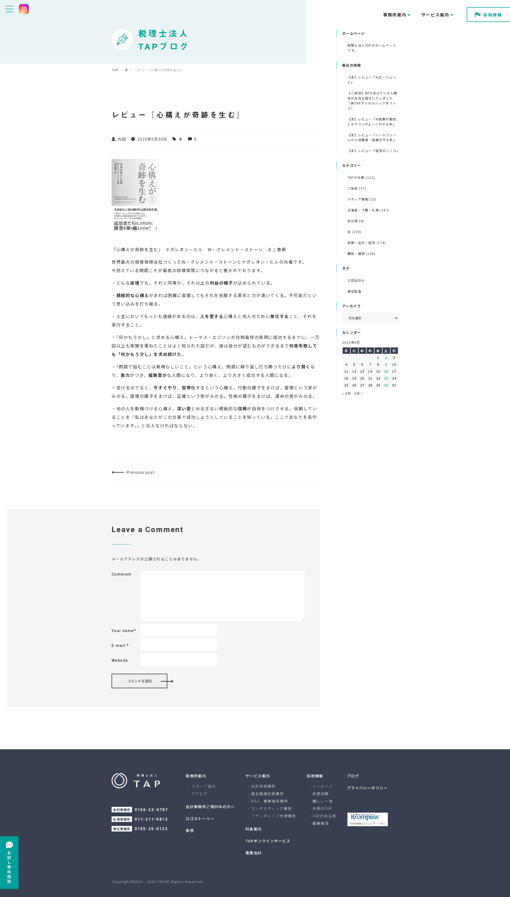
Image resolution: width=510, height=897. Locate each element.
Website (120, 660)
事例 (190, 830)
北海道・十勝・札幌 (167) (368, 210)
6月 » (358, 393)
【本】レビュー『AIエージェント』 (371, 79)
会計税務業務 (263, 786)
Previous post (140, 472)
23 (386, 378)
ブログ (353, 775)
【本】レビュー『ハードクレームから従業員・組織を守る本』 (372, 137)
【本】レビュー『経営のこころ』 (372, 150)
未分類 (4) (355, 221)
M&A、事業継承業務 (269, 801)
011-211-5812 (151, 819)
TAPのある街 (324, 815)
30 (386, 385)
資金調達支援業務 (267, 793)
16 (386, 371)
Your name (124, 631)
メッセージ (322, 786)
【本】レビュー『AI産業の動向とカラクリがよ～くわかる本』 (371, 121)
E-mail (120, 645)
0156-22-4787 (151, 810)
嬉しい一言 (322, 801)
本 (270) (354, 231)
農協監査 (354, 291)
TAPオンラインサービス (268, 840)
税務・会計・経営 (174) (366, 242)
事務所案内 (196, 775)
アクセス (200, 793)
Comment (121, 574)
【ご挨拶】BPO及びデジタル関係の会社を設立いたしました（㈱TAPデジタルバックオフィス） (372, 100)
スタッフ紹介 (204, 786)
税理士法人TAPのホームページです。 (371, 48)
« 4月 (346, 393)
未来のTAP (322, 808)
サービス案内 (257, 775)
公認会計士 (356, 280)
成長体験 (320, 793)
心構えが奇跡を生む (137, 249)
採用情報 (492, 15)
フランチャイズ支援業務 (273, 815)
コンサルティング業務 (271, 808)
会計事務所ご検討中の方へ (210, 806)
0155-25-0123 (151, 829)
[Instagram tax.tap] (24, 9)
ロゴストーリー (200, 818)
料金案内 (253, 828)
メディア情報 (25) (361, 199)
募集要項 (320, 823)
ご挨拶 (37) (356, 188)
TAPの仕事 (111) (361, 177)
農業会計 (253, 852)
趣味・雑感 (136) (361, 253)
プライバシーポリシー (367, 787)
